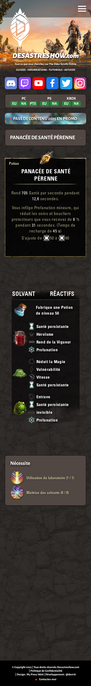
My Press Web (35, 674)
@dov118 (71, 674)
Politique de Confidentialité (46, 670)
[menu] (82, 9)
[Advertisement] (45, 272)
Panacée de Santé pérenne (46, 175)
